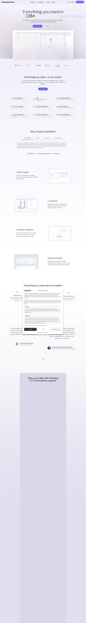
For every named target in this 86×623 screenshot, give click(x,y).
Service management (64, 114)
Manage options (56, 329)
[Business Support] (57, 106)
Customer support (18, 106)
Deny (43, 329)
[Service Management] (57, 98)
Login (68, 2)
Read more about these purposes (40, 325)
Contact (54, 2)
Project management (18, 114)
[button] (5, 341)
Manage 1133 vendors (29, 325)
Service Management (64, 98)
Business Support (63, 106)
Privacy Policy (39, 332)
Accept (30, 329)
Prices (48, 2)
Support (73, 2)
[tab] (27, 138)
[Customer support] (11, 106)
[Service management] (57, 115)
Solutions (32, 2)
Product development (42, 114)
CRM (37, 98)
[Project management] (11, 115)
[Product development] (34, 115)
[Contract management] (34, 106)
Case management (18, 98)
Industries (40, 2)
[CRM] (34, 99)
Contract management (42, 106)
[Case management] (11, 98)
